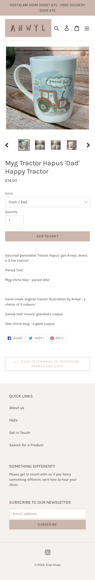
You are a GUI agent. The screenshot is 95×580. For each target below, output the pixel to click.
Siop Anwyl (53, 564)
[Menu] (87, 28)
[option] (24, 145)
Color (9, 193)
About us (16, 408)
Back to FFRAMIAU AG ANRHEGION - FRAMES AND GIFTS (51, 364)
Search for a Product (26, 445)
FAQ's (13, 420)
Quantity (11, 212)
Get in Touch (19, 432)
